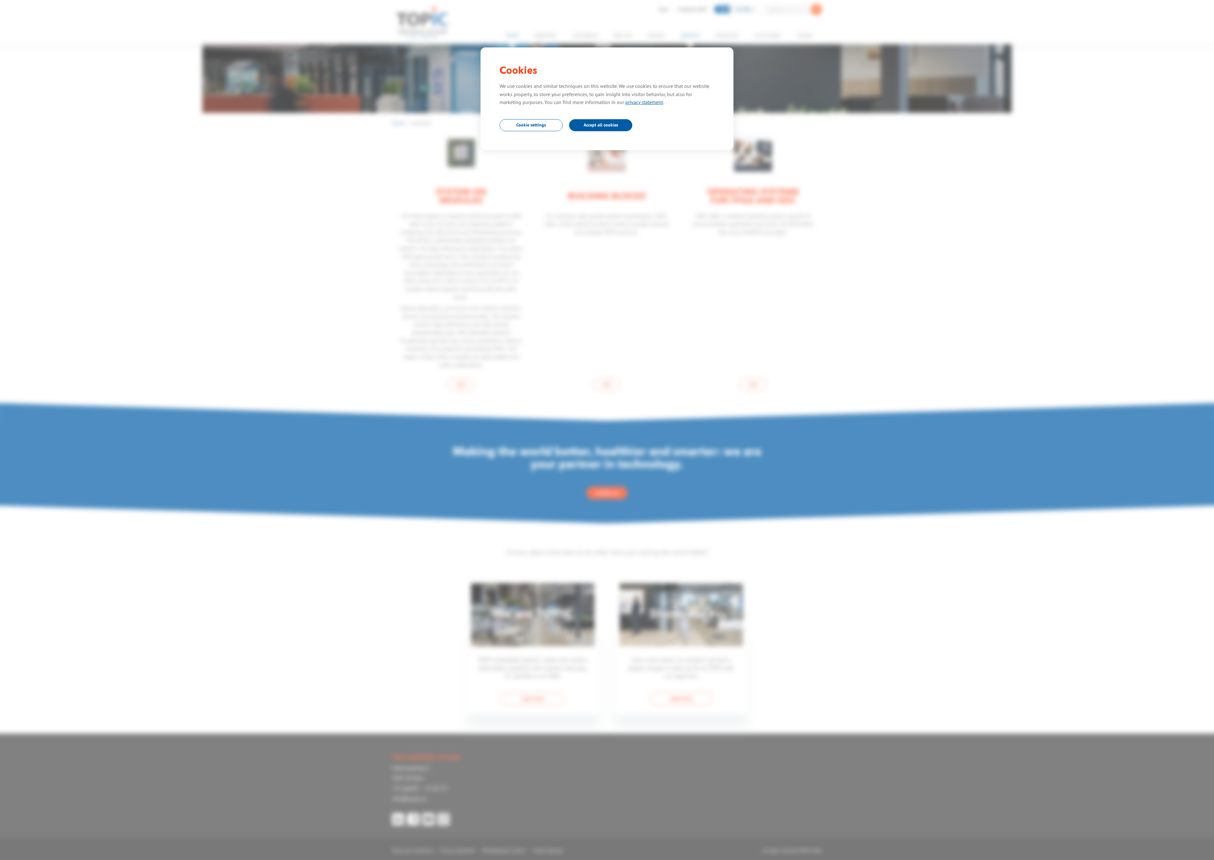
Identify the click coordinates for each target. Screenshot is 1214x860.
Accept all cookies (601, 125)
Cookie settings (531, 125)
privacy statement (644, 102)
